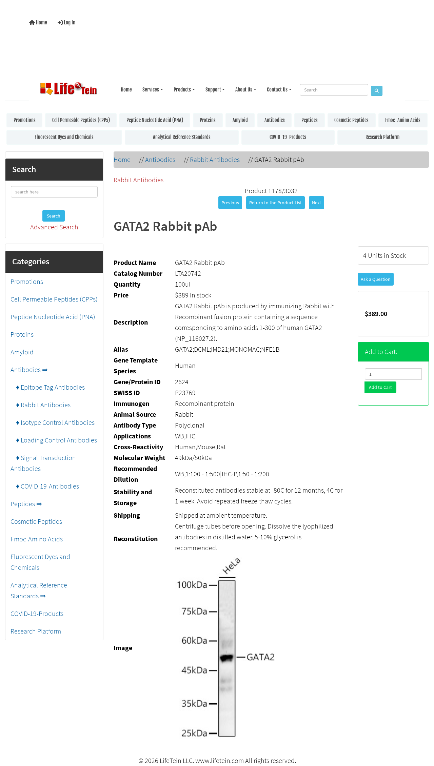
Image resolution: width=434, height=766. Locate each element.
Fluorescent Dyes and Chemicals (64, 137)
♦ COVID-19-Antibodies (45, 486)
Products (182, 89)
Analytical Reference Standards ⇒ (39, 590)
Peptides (309, 120)
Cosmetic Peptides (351, 120)
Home (41, 22)
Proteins (208, 120)
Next (316, 203)
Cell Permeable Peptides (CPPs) (81, 120)
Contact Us (277, 89)
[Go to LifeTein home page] (68, 90)
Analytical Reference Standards (182, 137)
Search (53, 216)
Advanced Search (54, 227)
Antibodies (274, 120)
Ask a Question (376, 279)
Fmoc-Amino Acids (402, 120)
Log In (69, 22)
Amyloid (240, 120)
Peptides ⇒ (26, 503)
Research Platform (382, 137)
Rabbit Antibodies (215, 159)
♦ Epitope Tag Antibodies (48, 387)
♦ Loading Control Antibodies (54, 440)
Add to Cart (380, 387)
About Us (243, 89)
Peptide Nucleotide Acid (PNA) (154, 120)
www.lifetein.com (219, 760)
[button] (422, 733)
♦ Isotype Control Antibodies (53, 422)
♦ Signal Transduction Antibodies (43, 463)
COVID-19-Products (288, 137)
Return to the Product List (275, 203)
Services (150, 89)
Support (213, 89)
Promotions (25, 120)
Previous (230, 203)
